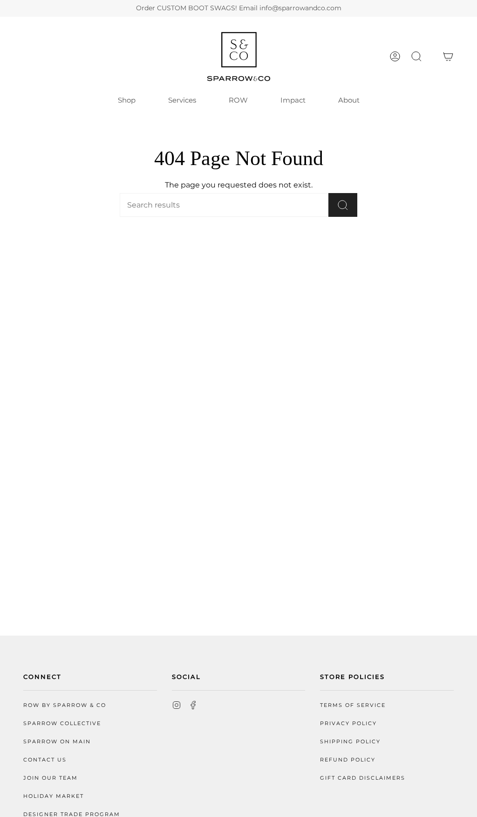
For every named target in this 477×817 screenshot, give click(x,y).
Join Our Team (50, 778)
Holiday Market (53, 796)
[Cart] (448, 56)
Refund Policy (347, 760)
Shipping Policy (350, 742)
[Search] (342, 205)
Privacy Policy (348, 723)
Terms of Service (353, 705)
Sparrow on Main (57, 742)
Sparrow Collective (62, 723)
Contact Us (45, 760)
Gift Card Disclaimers (362, 778)
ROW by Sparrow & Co (64, 705)
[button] (416, 56)
